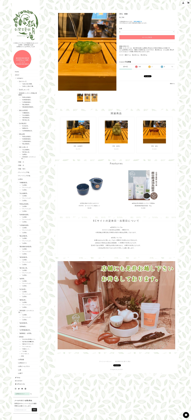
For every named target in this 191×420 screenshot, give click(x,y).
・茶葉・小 (21, 162)
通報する (172, 83)
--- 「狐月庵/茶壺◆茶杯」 (28, 341)
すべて (125, 66)
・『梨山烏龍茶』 (23, 236)
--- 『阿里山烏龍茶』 (26, 97)
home (17, 71)
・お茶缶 (21, 179)
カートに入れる (147, 37)
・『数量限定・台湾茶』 (26, 333)
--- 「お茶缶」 (24, 190)
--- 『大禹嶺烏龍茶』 (26, 102)
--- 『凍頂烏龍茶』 (26, 117)
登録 (34, 409)
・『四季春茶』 (23, 326)
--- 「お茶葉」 (24, 185)
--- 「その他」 (24, 351)
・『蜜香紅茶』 (23, 300)
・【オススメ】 (23, 81)
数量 (120, 28)
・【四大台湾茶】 (23, 110)
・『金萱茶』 (22, 278)
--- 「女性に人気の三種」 (28, 86)
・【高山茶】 (22, 134)
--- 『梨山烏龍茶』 (26, 104)
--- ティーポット (25, 353)
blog (18, 377)
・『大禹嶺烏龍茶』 (24, 225)
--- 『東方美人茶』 (26, 120)
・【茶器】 (21, 337)
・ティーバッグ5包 (24, 172)
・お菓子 (21, 373)
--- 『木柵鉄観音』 (26, 113)
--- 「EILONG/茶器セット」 (28, 339)
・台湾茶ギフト (23, 363)
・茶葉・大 (21, 165)
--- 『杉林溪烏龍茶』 (26, 99)
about (17, 75)
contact (19, 380)
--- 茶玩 (22, 356)
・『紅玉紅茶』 (23, 289)
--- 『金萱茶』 (24, 154)
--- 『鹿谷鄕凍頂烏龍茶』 (28, 107)
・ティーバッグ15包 (24, 175)
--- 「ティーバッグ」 (26, 187)
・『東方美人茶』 (23, 268)
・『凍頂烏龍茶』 (23, 257)
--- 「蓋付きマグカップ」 (28, 344)
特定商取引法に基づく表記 (122, 361)
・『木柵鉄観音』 (23, 182)
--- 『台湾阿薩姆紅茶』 (27, 130)
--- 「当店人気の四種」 (27, 84)
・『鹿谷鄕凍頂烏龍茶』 (26, 246)
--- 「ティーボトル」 (26, 346)
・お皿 (20, 370)
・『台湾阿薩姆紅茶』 (25, 330)
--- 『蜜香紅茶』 (25, 128)
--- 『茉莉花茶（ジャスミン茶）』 (28, 157)
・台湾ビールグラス (24, 366)
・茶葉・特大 (22, 169)
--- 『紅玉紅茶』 (25, 126)
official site (21, 384)
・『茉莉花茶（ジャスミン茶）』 (26, 311)
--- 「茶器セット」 (26, 349)
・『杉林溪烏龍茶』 (24, 214)
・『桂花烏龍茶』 (23, 323)
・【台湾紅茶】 (23, 123)
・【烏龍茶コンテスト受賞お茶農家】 (28, 94)
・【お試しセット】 (24, 89)
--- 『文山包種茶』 (26, 115)
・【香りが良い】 (23, 147)
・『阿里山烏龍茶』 (24, 204)
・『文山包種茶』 (23, 193)
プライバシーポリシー (105, 361)
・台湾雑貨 (21, 359)
